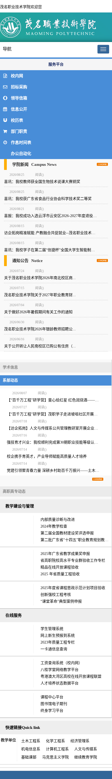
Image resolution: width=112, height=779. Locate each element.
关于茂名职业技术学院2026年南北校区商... (40, 278)
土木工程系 (30, 741)
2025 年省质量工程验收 (60, 574)
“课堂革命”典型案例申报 (61, 601)
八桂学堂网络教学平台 (60, 670)
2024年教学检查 (54, 526)
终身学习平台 (52, 711)
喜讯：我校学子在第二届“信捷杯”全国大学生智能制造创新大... (56, 250)
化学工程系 (55, 741)
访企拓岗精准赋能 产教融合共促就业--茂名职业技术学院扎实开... (56, 233)
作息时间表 (21, 142)
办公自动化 (21, 153)
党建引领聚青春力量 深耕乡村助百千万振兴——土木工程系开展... (54, 470)
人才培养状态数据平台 (60, 683)
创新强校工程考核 (56, 595)
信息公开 (19, 109)
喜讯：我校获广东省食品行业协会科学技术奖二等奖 (48, 199)
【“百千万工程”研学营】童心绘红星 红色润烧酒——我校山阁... (54, 400)
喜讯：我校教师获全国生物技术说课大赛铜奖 (42, 182)
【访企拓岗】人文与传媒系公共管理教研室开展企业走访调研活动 (54, 428)
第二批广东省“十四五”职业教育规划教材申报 (76, 540)
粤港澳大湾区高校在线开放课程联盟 (71, 676)
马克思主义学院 (55, 757)
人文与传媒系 (85, 749)
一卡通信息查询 (54, 649)
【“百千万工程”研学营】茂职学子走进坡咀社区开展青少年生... (54, 414)
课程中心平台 (52, 697)
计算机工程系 (57, 749)
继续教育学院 (85, 757)
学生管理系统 (52, 629)
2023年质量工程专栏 (58, 642)
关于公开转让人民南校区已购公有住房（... (40, 346)
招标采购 (19, 87)
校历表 (17, 120)
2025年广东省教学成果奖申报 (65, 554)
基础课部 (28, 757)
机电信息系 (30, 749)
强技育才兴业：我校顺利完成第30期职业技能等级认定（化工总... (54, 442)
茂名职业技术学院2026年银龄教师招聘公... (40, 329)
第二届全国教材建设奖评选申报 (67, 533)
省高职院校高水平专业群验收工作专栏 (73, 560)
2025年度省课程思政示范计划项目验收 (73, 588)
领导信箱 (19, 98)
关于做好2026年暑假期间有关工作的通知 (38, 312)
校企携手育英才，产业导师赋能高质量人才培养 (47, 456)
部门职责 (19, 131)
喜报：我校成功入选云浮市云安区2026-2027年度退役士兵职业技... (56, 216)
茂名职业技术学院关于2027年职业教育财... (40, 295)
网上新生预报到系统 (58, 635)
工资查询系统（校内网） (61, 663)
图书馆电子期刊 (54, 704)
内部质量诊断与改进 (58, 520)
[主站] (49, 37)
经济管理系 (79, 741)
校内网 (17, 76)
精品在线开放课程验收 (60, 567)
